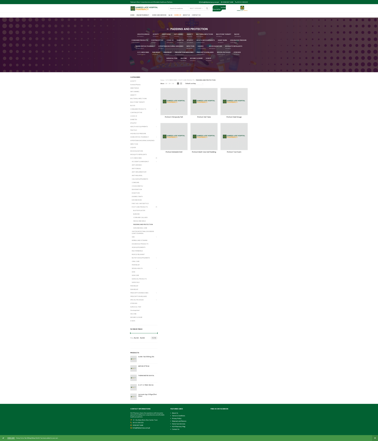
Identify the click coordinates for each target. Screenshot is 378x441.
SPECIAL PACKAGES (137, 300)
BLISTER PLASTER (139, 210)
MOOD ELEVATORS (136, 151)
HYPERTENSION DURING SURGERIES (142, 140)
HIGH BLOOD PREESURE (138, 133)
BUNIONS (136, 214)
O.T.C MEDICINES (171, 80)
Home (162, 80)
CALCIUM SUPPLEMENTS (140, 179)
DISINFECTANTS (137, 196)
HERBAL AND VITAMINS (139, 240)
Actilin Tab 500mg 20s (146, 357)
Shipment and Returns (179, 421)
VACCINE (133, 314)
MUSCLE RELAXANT (138, 254)
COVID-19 (133, 116)
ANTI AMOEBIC (137, 165)
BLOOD (132, 105)
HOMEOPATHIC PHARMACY (139, 137)
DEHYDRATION (137, 189)
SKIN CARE (135, 275)
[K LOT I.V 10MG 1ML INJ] (133, 387)
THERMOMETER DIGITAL (146, 375)
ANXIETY (133, 95)
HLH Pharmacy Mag (178, 426)
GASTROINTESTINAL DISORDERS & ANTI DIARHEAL (143, 232)
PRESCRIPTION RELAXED (138, 296)
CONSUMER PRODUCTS (138, 109)
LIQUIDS (133, 147)
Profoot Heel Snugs (234, 117)
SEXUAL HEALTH (137, 268)
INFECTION (134, 144)
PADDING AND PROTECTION (143, 224)
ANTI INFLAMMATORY (139, 172)
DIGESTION (136, 193)
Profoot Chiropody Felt (174, 117)
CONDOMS (135, 182)
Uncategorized (134, 310)
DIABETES (133, 119)
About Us (175, 413)
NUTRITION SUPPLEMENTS (141, 258)
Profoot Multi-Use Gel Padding (204, 152)
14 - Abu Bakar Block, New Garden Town (145, 420)
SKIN (133, 272)
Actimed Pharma (135, 84)
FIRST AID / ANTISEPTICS (140, 203)
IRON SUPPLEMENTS (138, 247)
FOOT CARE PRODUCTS (186, 80)
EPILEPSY (133, 123)
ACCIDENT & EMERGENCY (140, 161)
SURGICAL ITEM (135, 307)
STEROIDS (133, 303)
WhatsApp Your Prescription (219, 8)
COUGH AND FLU (137, 186)
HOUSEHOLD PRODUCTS (140, 244)
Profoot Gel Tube (204, 117)
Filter (154, 338)
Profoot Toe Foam (234, 152)
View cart (11, 438)
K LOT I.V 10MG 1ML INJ (146, 385)
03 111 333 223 (242, 2)
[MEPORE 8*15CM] (133, 368)
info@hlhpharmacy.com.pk (210, 2)
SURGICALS (135, 282)
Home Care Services (178, 424)
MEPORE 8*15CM (143, 366)
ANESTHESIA (134, 88)
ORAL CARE (135, 261)
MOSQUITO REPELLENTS (138, 154)
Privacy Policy (176, 418)
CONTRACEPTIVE (136, 112)
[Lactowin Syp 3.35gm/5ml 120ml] (133, 397)
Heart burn (133, 130)
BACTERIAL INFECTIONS (138, 98)
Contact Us (175, 429)
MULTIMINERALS (137, 251)
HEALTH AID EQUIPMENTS (139, 126)
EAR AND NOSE (137, 200)
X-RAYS (132, 321)
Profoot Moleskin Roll (174, 152)
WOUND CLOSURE (136, 317)
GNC (133, 237)
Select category (195, 8)
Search (207, 8)
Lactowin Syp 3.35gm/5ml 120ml (147, 395)
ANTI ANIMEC (134, 91)
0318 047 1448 (228, 2)
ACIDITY (133, 81)
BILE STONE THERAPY (137, 102)
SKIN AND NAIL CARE (140, 228)
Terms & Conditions (178, 416)
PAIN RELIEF (136, 265)
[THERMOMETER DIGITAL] (133, 378)
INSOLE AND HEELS (139, 221)
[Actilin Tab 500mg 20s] (133, 359)
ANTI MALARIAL (137, 175)
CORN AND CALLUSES (140, 217)
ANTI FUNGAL (136, 168)
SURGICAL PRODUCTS (139, 279)
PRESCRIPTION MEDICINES (139, 293)
